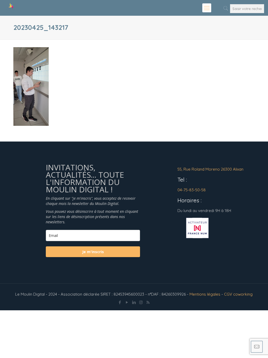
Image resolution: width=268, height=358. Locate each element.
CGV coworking (238, 294)
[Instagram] (141, 302)
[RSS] (148, 302)
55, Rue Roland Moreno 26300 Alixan (210, 169)
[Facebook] (119, 302)
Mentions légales (204, 294)
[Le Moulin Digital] (10, 8)
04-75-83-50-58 (191, 189)
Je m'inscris (93, 251)
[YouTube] (127, 302)
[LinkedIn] (134, 302)
